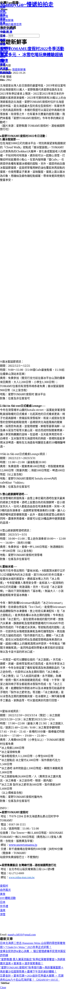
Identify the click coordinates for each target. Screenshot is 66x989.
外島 (2, 23)
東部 (2, 19)
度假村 (4, 885)
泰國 (2, 44)
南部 (2, 15)
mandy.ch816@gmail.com (22, 934)
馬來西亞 (5, 48)
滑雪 (2, 914)
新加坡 (4, 52)
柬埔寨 (4, 68)
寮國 (2, 64)
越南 (2, 56)
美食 (2, 894)
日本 (2, 902)
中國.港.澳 (6, 31)
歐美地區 (5, 72)
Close (3, 987)
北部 (2, 6)
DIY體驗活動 (8, 898)
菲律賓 (4, 60)
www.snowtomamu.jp (23, 845)
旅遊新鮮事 (19, 69)
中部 (2, 11)
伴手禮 (4, 906)
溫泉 (2, 910)
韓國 (2, 40)
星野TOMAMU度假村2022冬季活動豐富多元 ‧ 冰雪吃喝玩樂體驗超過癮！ (32, 55)
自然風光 (5, 889)
